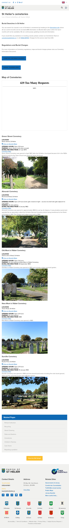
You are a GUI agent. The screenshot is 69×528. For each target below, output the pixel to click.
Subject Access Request (54, 521)
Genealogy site (54, 28)
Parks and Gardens (10, 434)
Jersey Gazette (50, 493)
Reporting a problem (10, 450)
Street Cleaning (9, 430)
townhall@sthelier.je (8, 491)
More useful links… (51, 496)
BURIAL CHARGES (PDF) (11, 67)
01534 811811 (6, 485)
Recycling (7, 427)
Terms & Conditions (22, 521)
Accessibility (11, 521)
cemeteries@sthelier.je (9, 38)
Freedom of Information (34, 524)
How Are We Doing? (34, 458)
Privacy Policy (42, 521)
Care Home (8, 446)
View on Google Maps (10, 144)
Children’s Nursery (10, 442)
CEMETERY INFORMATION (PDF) (14, 58)
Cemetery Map (6, 151)
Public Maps (49, 490)
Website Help (32, 521)
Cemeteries (8, 438)
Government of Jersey (52, 483)
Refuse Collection (10, 423)
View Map (27, 490)
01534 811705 (25, 38)
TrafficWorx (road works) (53, 488)
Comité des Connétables (53, 485)
